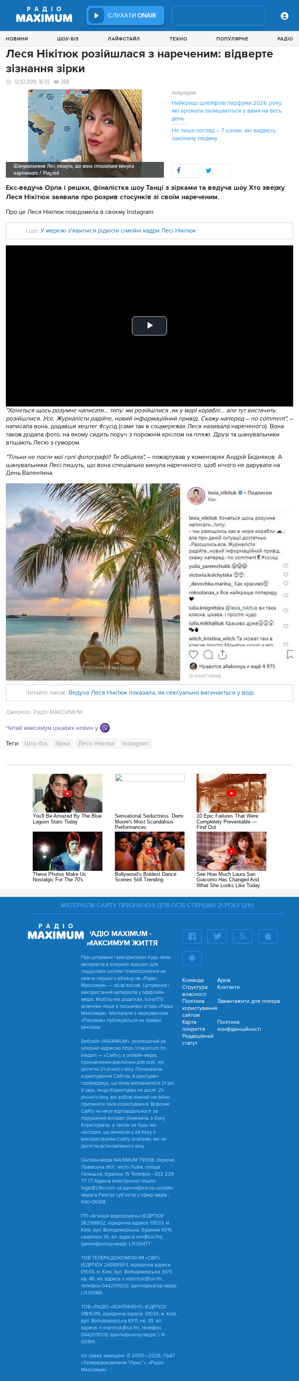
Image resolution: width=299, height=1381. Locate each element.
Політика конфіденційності (239, 1025)
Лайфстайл (124, 39)
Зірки (62, 743)
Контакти (228, 987)
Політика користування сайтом (199, 1008)
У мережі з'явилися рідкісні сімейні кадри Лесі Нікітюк (118, 231)
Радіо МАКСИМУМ (57, 712)
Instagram (135, 743)
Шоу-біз (68, 39)
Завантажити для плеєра (248, 1001)
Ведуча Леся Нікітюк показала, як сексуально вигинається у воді (161, 693)
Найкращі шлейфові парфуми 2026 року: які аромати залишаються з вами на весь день (227, 110)
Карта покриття (193, 1025)
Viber (105, 728)
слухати (132, 15)
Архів (223, 980)
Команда (193, 980)
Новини (17, 39)
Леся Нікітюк (96, 743)
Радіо (285, 39)
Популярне (232, 39)
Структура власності (195, 990)
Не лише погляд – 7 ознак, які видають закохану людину (224, 134)
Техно (178, 39)
